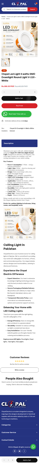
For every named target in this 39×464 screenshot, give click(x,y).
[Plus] (35, 92)
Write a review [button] (19, 370)
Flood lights (25, 339)
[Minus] (4, 92)
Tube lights (11, 341)
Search (32, 9)
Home (3, 16)
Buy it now (19, 105)
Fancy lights (20, 341)
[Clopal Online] (19, 3)
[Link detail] (14, 451)
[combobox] (20, 9)
